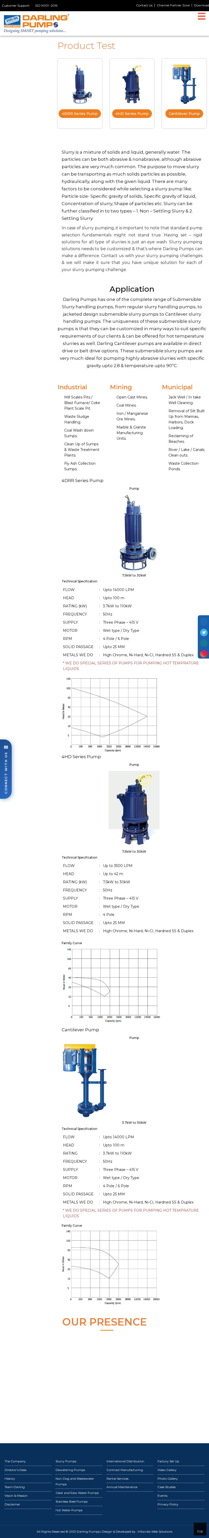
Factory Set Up (168, 1461)
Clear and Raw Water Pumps (77, 1493)
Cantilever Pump (184, 113)
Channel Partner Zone (173, 5)
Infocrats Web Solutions (155, 1531)
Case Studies (167, 1487)
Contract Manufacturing (125, 1470)
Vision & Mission (16, 1495)
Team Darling (15, 1487)
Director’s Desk (16, 1470)
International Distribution (125, 1461)
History (10, 1478)
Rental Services (117, 1478)
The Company (15, 1461)
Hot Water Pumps (69, 1510)
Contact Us (144, 5)
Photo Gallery (168, 1478)
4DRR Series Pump (80, 113)
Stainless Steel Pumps (71, 1501)
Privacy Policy (168, 1504)
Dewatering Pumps (70, 1470)
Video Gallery (167, 1470)
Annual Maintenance (122, 1487)
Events (162, 1495)
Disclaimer (12, 1504)
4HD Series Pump (132, 113)
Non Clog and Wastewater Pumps (75, 1481)
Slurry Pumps (66, 1461)
